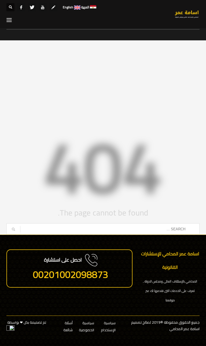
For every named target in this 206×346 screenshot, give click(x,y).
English (68, 7)
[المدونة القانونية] (53, 7)
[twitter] (32, 7)
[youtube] (43, 7)
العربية (84, 7)
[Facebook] (21, 7)
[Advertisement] (103, 86)
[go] (13, 229)
